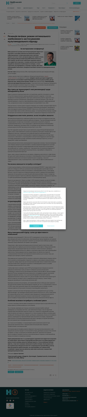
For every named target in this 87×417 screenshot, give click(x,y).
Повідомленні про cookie (34, 215)
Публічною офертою (27, 192)
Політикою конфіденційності (40, 192)
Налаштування (50, 225)
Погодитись (36, 225)
